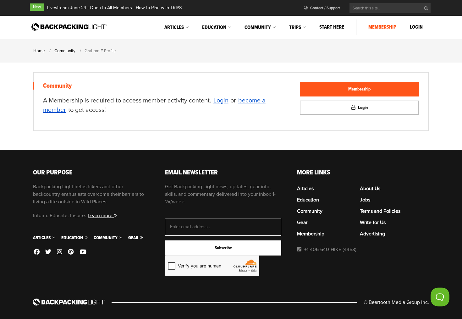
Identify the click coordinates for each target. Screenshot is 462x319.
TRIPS (295, 27)
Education (214, 27)
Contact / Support (324, 8)
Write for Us (373, 222)
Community (258, 27)
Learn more (101, 215)
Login (416, 27)
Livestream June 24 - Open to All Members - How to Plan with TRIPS (114, 7)
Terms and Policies (380, 211)
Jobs (365, 200)
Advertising (372, 234)
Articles (174, 27)
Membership (382, 27)
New (37, 7)
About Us (370, 188)
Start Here (331, 27)
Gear (133, 237)
